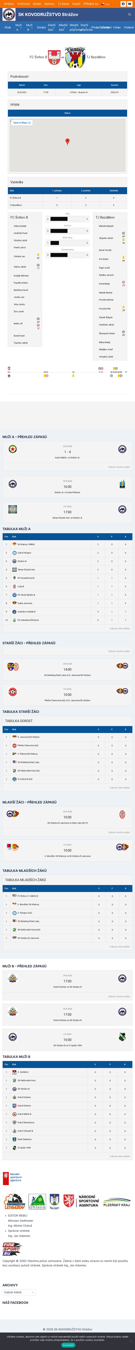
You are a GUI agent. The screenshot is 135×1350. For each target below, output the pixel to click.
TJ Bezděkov (16, 205)
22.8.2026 (67, 446)
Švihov (67, 113)
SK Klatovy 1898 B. (26, 544)
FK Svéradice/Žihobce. (28, 620)
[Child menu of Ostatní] (105, 27)
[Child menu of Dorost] (40, 27)
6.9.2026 (67, 845)
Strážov (9, 3)
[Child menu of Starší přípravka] (83, 27)
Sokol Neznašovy (26, 1122)
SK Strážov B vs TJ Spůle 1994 (68, 1045)
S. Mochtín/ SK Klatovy (28, 904)
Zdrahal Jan (19, 256)
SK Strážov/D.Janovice (28, 938)
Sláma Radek (20, 226)
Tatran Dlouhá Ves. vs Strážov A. (67, 518)
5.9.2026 (67, 506)
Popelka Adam (21, 283)
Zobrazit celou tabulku (120, 628)
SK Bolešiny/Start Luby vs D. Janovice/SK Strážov (67, 675)
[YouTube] (130, 4)
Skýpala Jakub (106, 238)
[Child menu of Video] (116, 27)
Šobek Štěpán (106, 317)
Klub (14, 537)
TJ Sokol (63, 3)
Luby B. (21, 586)
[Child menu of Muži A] (18, 27)
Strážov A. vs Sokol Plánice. (67, 492)
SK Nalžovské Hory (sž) (29, 770)
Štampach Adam (107, 333)
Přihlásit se (91, 3)
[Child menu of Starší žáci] (51, 27)
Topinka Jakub (21, 343)
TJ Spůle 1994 (24, 1147)
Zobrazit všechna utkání (119, 467)
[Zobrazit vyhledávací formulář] (130, 14)
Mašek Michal (105, 292)
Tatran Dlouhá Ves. (26, 569)
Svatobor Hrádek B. (27, 611)
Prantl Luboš (20, 247)
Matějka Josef (106, 349)
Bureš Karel (19, 335)
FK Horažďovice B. (26, 578)
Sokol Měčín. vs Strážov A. (67, 457)
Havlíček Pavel (20, 233)
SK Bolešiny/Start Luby (28, 762)
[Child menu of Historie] (127, 27)
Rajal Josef (104, 268)
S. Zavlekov (23, 1072)
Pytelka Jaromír (106, 275)
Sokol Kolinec (24, 1097)
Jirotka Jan (19, 297)
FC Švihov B (15, 198)
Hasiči (76, 3)
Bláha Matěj (104, 342)
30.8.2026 (67, 481)
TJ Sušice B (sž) (25, 779)
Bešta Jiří (18, 323)
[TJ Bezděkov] (9, 377)
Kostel (37, 3)
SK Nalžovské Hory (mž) (29, 929)
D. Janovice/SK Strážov (29, 737)
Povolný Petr (105, 308)
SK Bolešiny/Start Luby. (29, 921)
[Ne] (131, 1341)
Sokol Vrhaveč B (25, 1131)
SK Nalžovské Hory (27, 1080)
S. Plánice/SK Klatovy (28, 754)
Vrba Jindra (19, 304)
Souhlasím (68, 1345)
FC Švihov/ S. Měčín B (28, 896)
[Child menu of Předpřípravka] (94, 27)
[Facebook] (123, 4)
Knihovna (24, 3)
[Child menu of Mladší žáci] (62, 27)
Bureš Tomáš (105, 250)
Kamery (49, 3)
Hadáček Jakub (106, 324)
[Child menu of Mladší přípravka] (73, 27)
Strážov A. (22, 561)
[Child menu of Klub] (7, 27)
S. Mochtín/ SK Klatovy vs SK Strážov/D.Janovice (68, 856)
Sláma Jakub (20, 267)
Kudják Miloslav (21, 275)
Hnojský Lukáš (106, 356)
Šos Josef (19, 311)
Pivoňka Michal (106, 300)
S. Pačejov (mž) (25, 913)
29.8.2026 (67, 664)
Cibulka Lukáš (20, 240)
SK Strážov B (24, 1089)
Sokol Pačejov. (24, 553)
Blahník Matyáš (106, 226)
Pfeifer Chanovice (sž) (28, 745)
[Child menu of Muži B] (29, 27)
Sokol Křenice (24, 1105)
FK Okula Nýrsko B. (27, 595)
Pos (6, 537)
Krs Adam (103, 259)
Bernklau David (21, 290)
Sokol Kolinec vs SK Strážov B (67, 987)
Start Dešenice (24, 1139)
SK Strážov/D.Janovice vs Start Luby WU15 (67, 823)
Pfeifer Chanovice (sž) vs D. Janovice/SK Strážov (67, 700)
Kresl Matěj (104, 284)
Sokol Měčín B (24, 1114)
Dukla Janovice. (25, 603)
